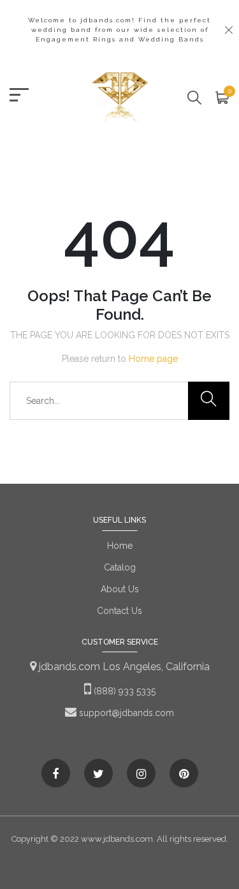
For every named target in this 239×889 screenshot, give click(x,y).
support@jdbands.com (125, 713)
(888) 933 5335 (123, 691)
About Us (120, 589)
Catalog (120, 567)
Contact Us (119, 611)
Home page (153, 359)
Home (120, 546)
